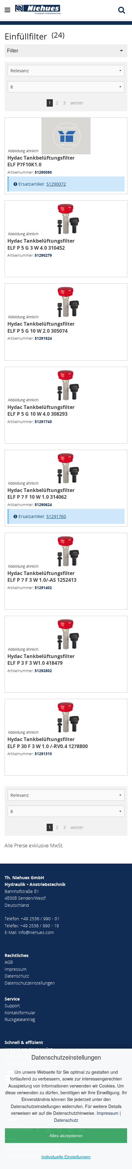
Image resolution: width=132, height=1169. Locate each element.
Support (12, 1005)
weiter (77, 103)
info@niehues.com (36, 932)
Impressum (107, 1113)
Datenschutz (66, 1120)
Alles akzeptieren (66, 1135)
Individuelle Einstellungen (66, 1156)
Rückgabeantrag (20, 1019)
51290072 (56, 184)
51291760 (56, 516)
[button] (9, 10)
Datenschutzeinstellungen (30, 983)
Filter (12, 50)
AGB (9, 962)
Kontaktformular (20, 1013)
